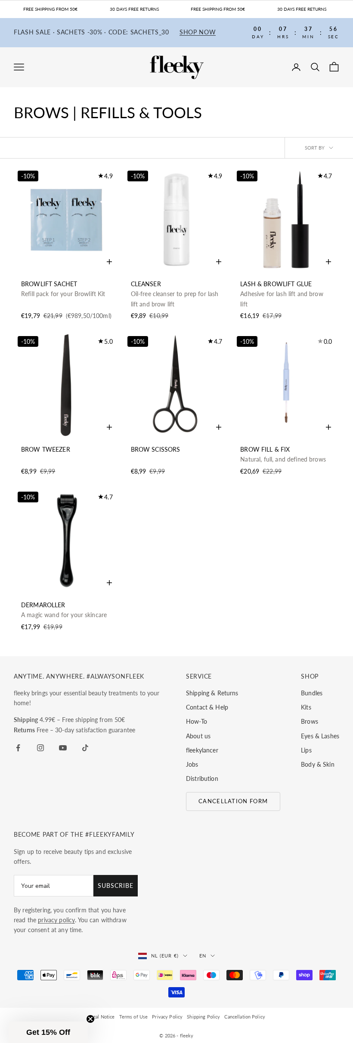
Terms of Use (133, 1016)
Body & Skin (317, 764)
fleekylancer (202, 750)
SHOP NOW (198, 32)
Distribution (202, 778)
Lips (306, 750)
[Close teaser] (90, 1019)
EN (202, 955)
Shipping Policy (203, 1016)
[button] (48, 1032)
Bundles (311, 693)
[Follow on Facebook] (18, 747)
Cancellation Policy (244, 1016)
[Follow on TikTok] (85, 747)
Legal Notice (101, 1016)
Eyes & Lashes (320, 736)
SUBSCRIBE (115, 885)
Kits (306, 707)
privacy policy (56, 920)
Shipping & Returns (212, 693)
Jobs (192, 764)
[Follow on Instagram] (40, 747)
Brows (309, 721)
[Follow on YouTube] (63, 747)
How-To (196, 721)
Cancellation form (233, 801)
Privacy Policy (167, 1016)
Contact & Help (207, 707)
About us (198, 736)
